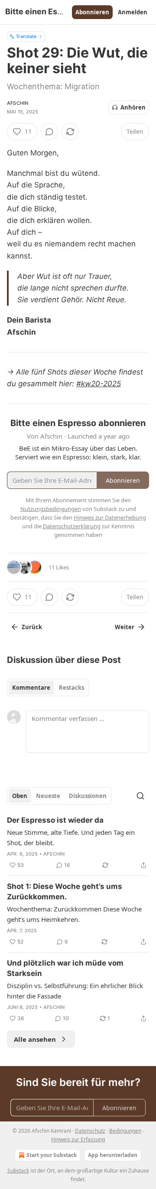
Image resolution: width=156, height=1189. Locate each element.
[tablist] (48, 687)
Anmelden (132, 12)
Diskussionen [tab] (88, 796)
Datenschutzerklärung (72, 526)
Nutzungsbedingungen (50, 509)
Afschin (17, 103)
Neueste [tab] (48, 796)
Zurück (32, 627)
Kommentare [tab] (31, 687)
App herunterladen (112, 1155)
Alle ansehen (35, 1039)
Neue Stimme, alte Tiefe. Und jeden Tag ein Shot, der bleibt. (71, 837)
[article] (78, 842)
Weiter (124, 627)
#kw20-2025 (98, 383)
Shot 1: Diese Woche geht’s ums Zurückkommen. (64, 891)
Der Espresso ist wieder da (55, 820)
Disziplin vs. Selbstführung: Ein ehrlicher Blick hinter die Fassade (75, 990)
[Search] (140, 796)
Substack (18, 1170)
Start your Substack (51, 1155)
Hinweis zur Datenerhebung (110, 517)
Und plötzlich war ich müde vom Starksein (65, 968)
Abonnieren (92, 12)
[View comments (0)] (49, 131)
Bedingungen (125, 1130)
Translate (26, 36)
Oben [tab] (19, 796)
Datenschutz (90, 1130)
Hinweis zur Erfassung (78, 1139)
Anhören (133, 107)
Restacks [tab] (71, 687)
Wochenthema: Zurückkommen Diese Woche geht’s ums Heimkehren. (74, 914)
